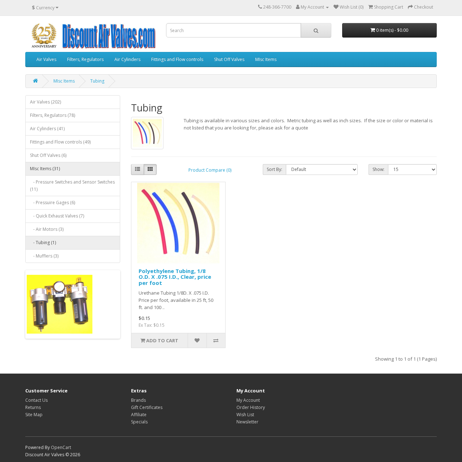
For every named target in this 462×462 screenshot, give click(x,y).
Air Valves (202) (45, 102)
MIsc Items (265, 59)
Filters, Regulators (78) (52, 115)
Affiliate (139, 415)
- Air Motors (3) (47, 229)
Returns (33, 407)
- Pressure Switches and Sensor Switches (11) (72, 185)
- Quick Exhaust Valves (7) (57, 216)
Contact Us (36, 400)
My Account (248, 400)
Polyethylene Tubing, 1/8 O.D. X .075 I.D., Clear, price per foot (175, 276)
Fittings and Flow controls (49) (60, 142)
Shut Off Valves (229, 59)
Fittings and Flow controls (177, 59)
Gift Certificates (146, 407)
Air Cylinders (127, 59)
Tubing (97, 81)
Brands (138, 400)
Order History (250, 407)
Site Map (34, 415)
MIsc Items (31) (45, 169)
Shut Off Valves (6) (48, 155)
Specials (139, 422)
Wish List (245, 415)
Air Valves (46, 59)
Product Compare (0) (209, 170)
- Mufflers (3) (44, 256)
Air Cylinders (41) (47, 129)
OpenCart (61, 447)
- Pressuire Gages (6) (52, 202)
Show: (378, 169)
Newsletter (247, 422)
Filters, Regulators (85, 59)
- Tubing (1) (43, 242)
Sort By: (274, 169)
